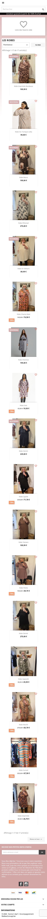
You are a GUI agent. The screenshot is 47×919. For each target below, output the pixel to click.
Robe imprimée (23, 816)
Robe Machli (23, 725)
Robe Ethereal (23, 223)
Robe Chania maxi (23, 314)
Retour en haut (36, 839)
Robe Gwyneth (23, 679)
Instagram (26, 884)
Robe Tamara (23, 542)
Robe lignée (23, 497)
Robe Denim (23, 451)
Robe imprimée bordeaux (23, 86)
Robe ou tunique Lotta (23, 132)
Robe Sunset (23, 770)
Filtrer (38, 45)
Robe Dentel (23, 633)
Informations (8, 910)
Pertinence (15, 45)
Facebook (21, 884)
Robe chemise (23, 360)
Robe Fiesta (23, 588)
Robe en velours (24, 269)
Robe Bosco (23, 177)
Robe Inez (23, 405)
